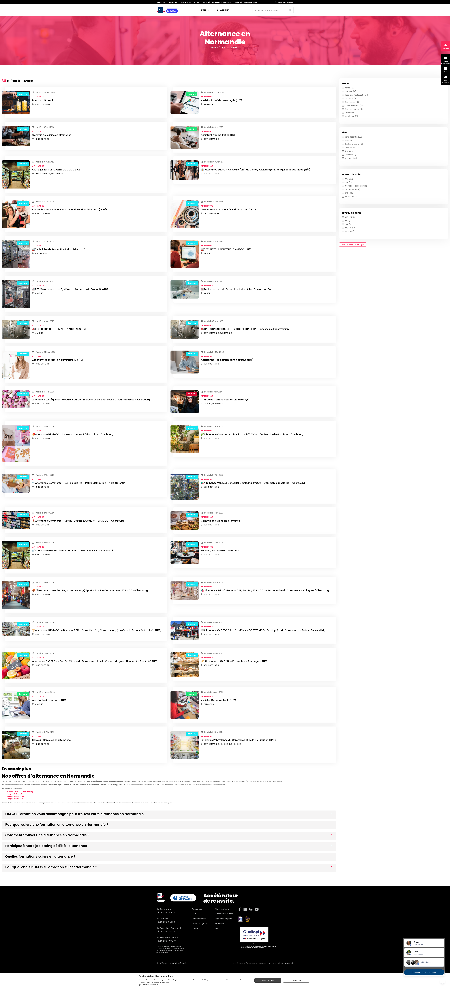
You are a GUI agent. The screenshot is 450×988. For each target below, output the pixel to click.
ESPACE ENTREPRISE (286, 2)
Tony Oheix (288, 963)
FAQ (217, 928)
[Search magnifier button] (290, 10)
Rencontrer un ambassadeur (424, 972)
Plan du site (197, 909)
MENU (204, 10)
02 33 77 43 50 (168, 931)
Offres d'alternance (224, 913)
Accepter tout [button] (268, 980)
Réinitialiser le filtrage (353, 244)
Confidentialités (199, 918)
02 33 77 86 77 (168, 940)
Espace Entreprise (223, 918)
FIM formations (222, 909)
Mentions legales (199, 923)
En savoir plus (164, 982)
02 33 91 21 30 (168, 922)
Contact (195, 928)
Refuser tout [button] (296, 980)
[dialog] (225, 980)
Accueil (214, 47)
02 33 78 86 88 (168, 912)
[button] (194, 984)
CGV (194, 913)
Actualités (219, 923)
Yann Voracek (274, 963)
